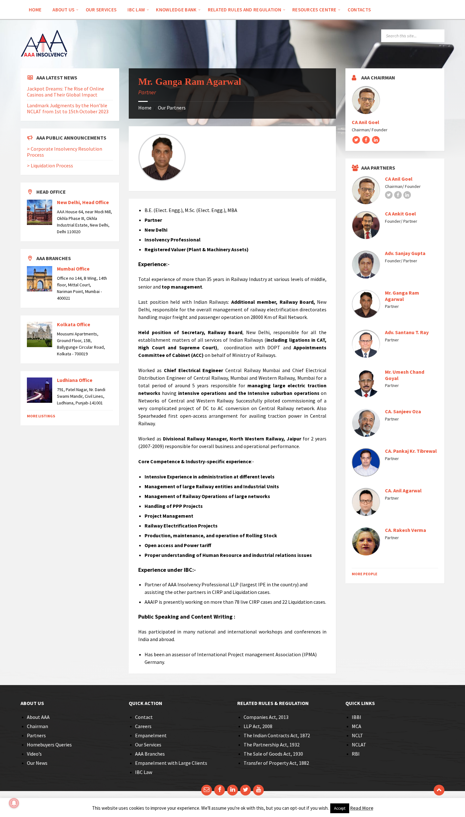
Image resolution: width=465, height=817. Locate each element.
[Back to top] (439, 790)
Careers (143, 726)
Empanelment (151, 735)
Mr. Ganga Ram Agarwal (402, 296)
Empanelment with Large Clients (171, 763)
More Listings (41, 416)
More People (364, 573)
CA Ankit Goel (400, 213)
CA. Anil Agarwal (403, 490)
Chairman (37, 726)
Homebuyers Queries (49, 744)
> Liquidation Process (50, 165)
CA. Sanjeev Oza (403, 411)
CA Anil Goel (365, 122)
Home (145, 107)
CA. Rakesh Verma (405, 530)
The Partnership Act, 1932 (272, 744)
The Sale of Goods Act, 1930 (273, 754)
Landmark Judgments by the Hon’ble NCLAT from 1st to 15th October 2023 (67, 108)
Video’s (34, 754)
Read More (361, 808)
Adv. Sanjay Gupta (405, 253)
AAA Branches (150, 754)
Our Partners (172, 107)
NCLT (357, 735)
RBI (356, 754)
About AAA (38, 717)
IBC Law (143, 772)
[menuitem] (35, 9)
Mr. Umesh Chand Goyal (404, 375)
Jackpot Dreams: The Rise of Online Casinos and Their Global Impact (65, 91)
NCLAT (359, 744)
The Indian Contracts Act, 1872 (277, 735)
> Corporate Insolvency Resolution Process (64, 152)
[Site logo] (44, 65)
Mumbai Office (73, 268)
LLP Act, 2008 (258, 726)
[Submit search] (438, 35)
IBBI (356, 717)
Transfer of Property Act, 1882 (276, 763)
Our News (37, 763)
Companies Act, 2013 (266, 717)
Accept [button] (339, 808)
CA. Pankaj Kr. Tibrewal (411, 451)
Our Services (148, 744)
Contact (144, 717)
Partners (36, 735)
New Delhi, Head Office (83, 202)
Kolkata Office (73, 324)
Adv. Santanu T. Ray (407, 332)
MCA (356, 726)
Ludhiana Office (74, 380)
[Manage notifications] (14, 803)
